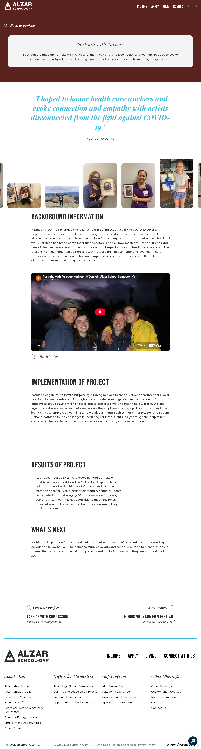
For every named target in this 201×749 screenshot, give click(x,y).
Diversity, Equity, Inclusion (21, 717)
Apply (155, 6)
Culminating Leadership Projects (75, 691)
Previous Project (46, 607)
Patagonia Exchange (116, 691)
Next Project (157, 607)
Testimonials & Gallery (19, 691)
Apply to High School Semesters (74, 702)
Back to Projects (23, 25)
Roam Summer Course (166, 697)
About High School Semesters (73, 686)
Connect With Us (179, 656)
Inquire (142, 6)
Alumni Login (102, 744)
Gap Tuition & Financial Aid (120, 697)
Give (166, 6)
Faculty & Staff (13, 702)
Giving (151, 656)
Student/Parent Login (181, 744)
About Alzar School (17, 686)
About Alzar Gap (113, 686)
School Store (12, 728)
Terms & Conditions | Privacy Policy (134, 744)
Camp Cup (158, 702)
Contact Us (158, 708)
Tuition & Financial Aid (68, 697)
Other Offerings (161, 686)
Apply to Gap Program (117, 702)
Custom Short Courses (166, 691)
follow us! (25, 744)
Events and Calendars (18, 697)
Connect (179, 6)
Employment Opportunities (22, 722)
